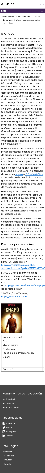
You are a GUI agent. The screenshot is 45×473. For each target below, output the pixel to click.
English (7, 464)
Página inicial (8, 16)
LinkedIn (9, 435)
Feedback (9, 455)
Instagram (11, 431)
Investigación (24, 16)
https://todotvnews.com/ (14, 296)
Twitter (9, 427)
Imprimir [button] (8, 451)
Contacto (9, 403)
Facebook (10, 423)
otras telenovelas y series (28, 20)
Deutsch (8, 459)
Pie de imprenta (11, 407)
